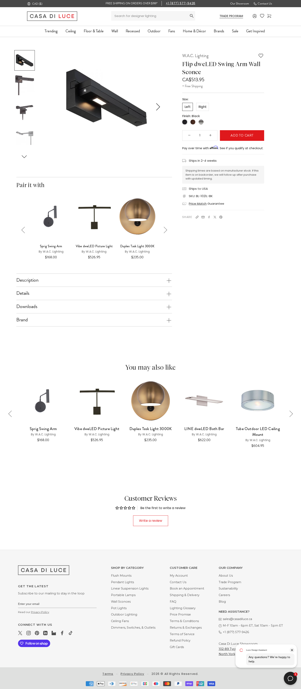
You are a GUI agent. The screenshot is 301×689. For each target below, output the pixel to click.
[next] (157, 107)
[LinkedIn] (45, 633)
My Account (179, 575)
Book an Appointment (187, 588)
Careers (224, 595)
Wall (114, 31)
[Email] (203, 217)
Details (22, 293)
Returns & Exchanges (186, 627)
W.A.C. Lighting (195, 56)
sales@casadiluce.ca (237, 619)
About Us (226, 575)
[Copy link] (197, 217)
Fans (171, 31)
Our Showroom (239, 3)
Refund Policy (180, 640)
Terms (107, 674)
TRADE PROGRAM (231, 16)
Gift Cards (177, 647)
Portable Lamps (123, 595)
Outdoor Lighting (124, 614)
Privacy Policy (40, 612)
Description (27, 280)
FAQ (173, 601)
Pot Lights (119, 608)
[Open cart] (269, 16)
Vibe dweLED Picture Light (94, 246)
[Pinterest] (220, 217)
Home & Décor (194, 31)
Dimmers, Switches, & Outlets (133, 627)
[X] (214, 217)
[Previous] (24, 230)
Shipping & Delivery (184, 595)
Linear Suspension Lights (129, 588)
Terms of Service (182, 634)
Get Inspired (255, 31)
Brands (219, 31)
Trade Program (230, 582)
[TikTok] (70, 633)
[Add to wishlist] (261, 55)
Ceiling (71, 31)
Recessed (133, 31)
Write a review (150, 520)
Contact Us (265, 3)
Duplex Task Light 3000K (137, 246)
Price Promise (180, 614)
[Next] (164, 230)
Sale (235, 31)
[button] (24, 156)
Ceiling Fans (120, 621)
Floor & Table (94, 31)
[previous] (55, 107)
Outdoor (154, 31)
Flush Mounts (121, 575)
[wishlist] (262, 16)
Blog (222, 601)
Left (187, 106)
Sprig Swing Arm (51, 246)
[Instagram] (28, 633)
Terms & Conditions (184, 621)
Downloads (26, 306)
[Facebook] (208, 217)
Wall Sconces (121, 601)
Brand (22, 319)
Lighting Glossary (183, 608)
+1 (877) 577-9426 (180, 3)
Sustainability (228, 588)
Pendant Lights (122, 582)
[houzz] (54, 633)
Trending (51, 31)
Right (202, 106)
